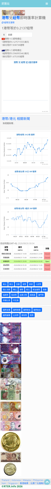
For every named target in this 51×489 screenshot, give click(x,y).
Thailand (5, 480)
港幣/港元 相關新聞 (16, 118)
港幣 (5, 17)
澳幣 (21, 289)
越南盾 (32, 295)
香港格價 (24, 483)
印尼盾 (16, 300)
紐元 (28, 289)
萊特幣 (24, 315)
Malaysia (27, 480)
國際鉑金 (37, 310)
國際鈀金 (27, 310)
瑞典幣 (5, 295)
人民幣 (38, 284)
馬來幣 (14, 295)
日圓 (18, 284)
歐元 (11, 284)
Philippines (38, 480)
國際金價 (6, 310)
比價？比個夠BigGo (39, 483)
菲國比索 (6, 300)
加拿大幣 (23, 295)
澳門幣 (41, 295)
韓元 (15, 289)
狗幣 (31, 315)
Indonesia (16, 480)
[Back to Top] (47, 482)
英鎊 (31, 284)
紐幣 (16, 17)
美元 (5, 284)
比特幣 (16, 315)
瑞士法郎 (6, 289)
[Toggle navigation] (46, 3)
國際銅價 (16, 310)
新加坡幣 (36, 289)
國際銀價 (6, 315)
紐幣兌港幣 (9, 22)
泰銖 (45, 289)
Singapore (13, 483)
